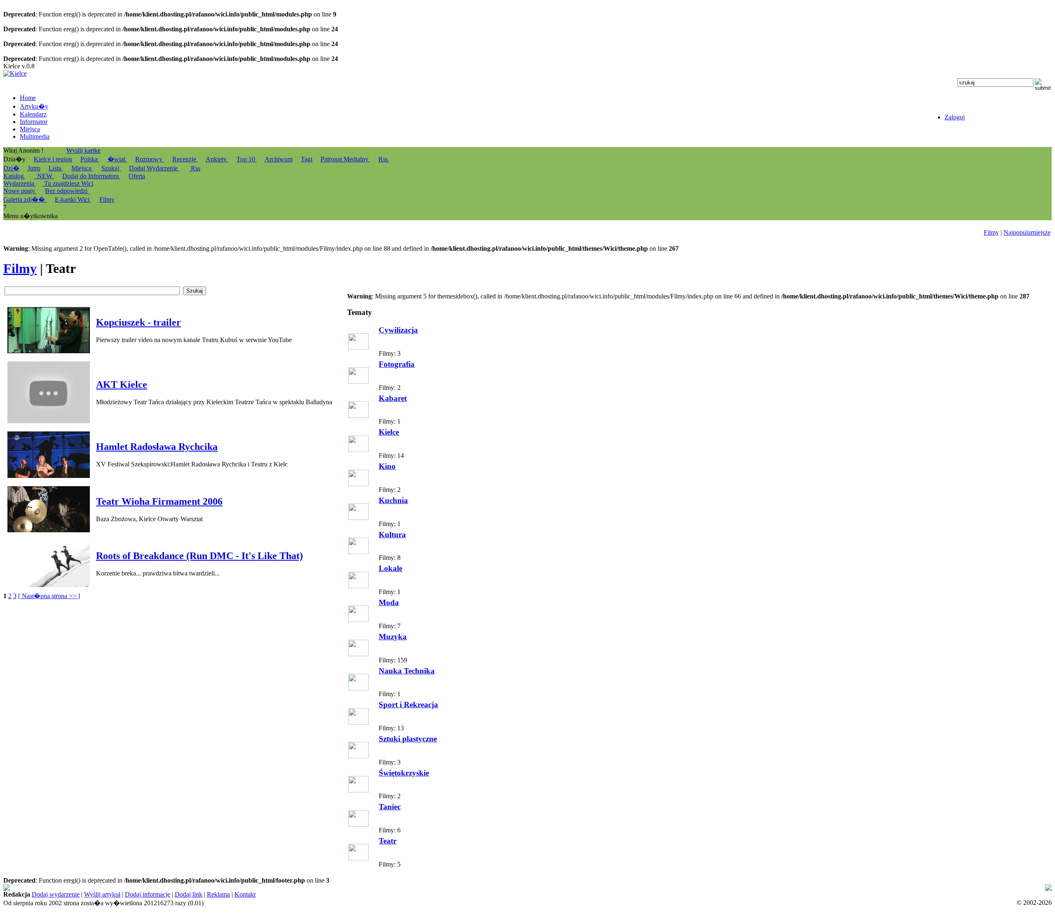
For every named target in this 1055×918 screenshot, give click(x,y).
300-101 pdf (732, 887)
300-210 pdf (362, 887)
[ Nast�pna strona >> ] (49, 595)
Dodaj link (188, 894)
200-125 (250, 887)
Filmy (991, 232)
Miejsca (82, 168)
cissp (701, 887)
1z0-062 (760, 887)
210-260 (824, 887)
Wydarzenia (19, 183)
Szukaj (111, 168)
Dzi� (11, 168)
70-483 (272, 887)
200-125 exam (302, 887)
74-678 (12, 887)
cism (386, 887)
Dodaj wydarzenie (56, 894)
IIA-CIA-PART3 (445, 887)
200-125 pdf (222, 887)
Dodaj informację (147, 894)
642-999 (333, 887)
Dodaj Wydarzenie (154, 168)
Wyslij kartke (83, 150)
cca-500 (485, 887)
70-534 (678, 887)
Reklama (218, 894)
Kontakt (245, 894)
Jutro (34, 168)
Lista (56, 168)
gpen (510, 887)
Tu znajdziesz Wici (67, 183)
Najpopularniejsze (1026, 232)
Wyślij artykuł (102, 894)
